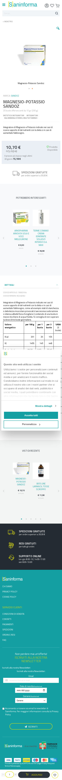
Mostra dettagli (43, 406)
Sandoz (15, 95)
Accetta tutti (31, 415)
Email (31, 676)
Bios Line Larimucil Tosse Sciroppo (41, 486)
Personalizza (29, 424)
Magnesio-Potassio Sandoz (21, 481)
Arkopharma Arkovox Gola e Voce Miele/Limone (21, 235)
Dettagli (9, 284)
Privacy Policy (46, 763)
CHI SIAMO (7, 586)
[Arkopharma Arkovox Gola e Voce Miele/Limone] (21, 218)
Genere (26, 696)
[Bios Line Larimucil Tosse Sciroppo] (41, 471)
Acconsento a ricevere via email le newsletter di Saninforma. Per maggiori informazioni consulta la (31, 711)
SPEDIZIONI (7, 629)
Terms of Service (10, 766)
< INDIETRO (7, 21)
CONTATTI (6, 619)
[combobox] (31, 13)
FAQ (4, 640)
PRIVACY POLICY (9, 591)
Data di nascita (27, 686)
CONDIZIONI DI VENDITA (13, 613)
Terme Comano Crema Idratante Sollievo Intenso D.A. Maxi (41, 238)
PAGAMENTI (7, 624)
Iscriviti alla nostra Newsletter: (16, 667)
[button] (58, 30)
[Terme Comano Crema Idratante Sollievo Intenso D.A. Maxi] (41, 218)
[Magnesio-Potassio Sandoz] (21, 468)
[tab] (31, 285)
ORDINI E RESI (8, 634)
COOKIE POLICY (9, 596)
